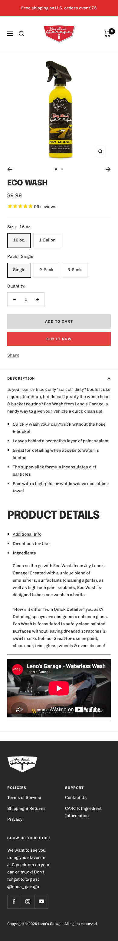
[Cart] (107, 34)
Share (13, 355)
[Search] (21, 33)
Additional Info (27, 534)
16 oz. (19, 240)
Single (19, 269)
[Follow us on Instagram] (27, 901)
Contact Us (76, 797)
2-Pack (46, 269)
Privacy (14, 819)
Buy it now (59, 339)
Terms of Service (24, 797)
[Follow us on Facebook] (14, 901)
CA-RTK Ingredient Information (83, 812)
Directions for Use (31, 543)
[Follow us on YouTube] (41, 901)
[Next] (108, 169)
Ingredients (24, 553)
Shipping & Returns (26, 808)
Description (21, 378)
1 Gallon (47, 240)
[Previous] (9, 169)
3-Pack (74, 269)
